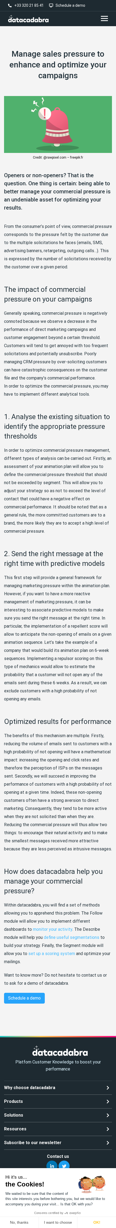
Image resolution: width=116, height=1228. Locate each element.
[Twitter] (64, 1166)
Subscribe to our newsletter (33, 1142)
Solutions (13, 1115)
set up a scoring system (51, 953)
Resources (15, 1128)
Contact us (58, 1156)
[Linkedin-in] (51, 1166)
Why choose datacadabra (29, 1087)
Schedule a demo (24, 998)
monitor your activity (52, 929)
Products (13, 1101)
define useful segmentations (71, 937)
